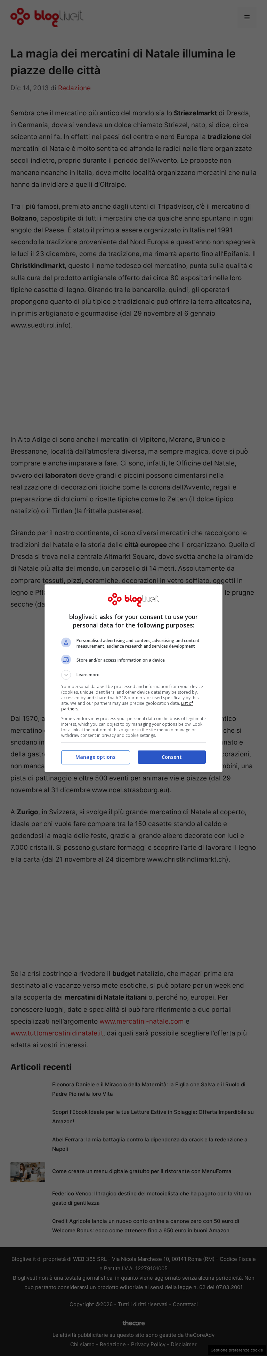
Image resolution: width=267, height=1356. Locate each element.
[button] (133, 675)
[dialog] (133, 678)
